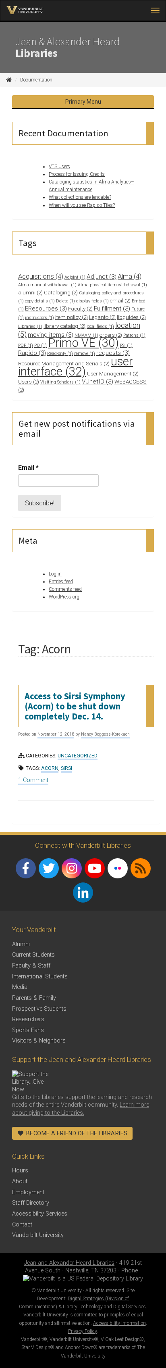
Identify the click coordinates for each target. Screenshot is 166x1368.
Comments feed (65, 589)
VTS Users (59, 166)
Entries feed (61, 581)
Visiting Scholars (60, 382)
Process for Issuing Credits (77, 174)
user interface (75, 366)
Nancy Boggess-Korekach (105, 734)
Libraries (30, 326)
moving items (50, 334)
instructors (39, 317)
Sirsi (66, 768)
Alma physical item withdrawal (112, 285)
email (120, 301)
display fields (92, 301)
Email (28, 467)
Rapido (32, 353)
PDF (25, 345)
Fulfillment (112, 308)
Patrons (134, 335)
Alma (129, 276)
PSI (126, 345)
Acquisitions (40, 276)
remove (84, 353)
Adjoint (74, 277)
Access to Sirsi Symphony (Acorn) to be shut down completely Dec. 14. (75, 706)
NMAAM (86, 335)
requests (113, 353)
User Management (113, 374)
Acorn (49, 768)
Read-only (60, 353)
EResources (46, 308)
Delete (65, 301)
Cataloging (61, 293)
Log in (55, 574)
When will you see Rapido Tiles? (82, 205)
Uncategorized (78, 756)
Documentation (36, 80)
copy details (40, 301)
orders (111, 335)
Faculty (80, 309)
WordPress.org (64, 597)
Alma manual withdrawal (47, 285)
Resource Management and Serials (64, 364)
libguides (131, 317)
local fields (100, 326)
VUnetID (97, 381)
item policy (71, 317)
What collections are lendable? (80, 197)
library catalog (64, 326)
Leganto (102, 317)
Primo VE (83, 343)
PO (40, 345)
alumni (30, 293)
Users (28, 382)
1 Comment (33, 781)
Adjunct (101, 276)
